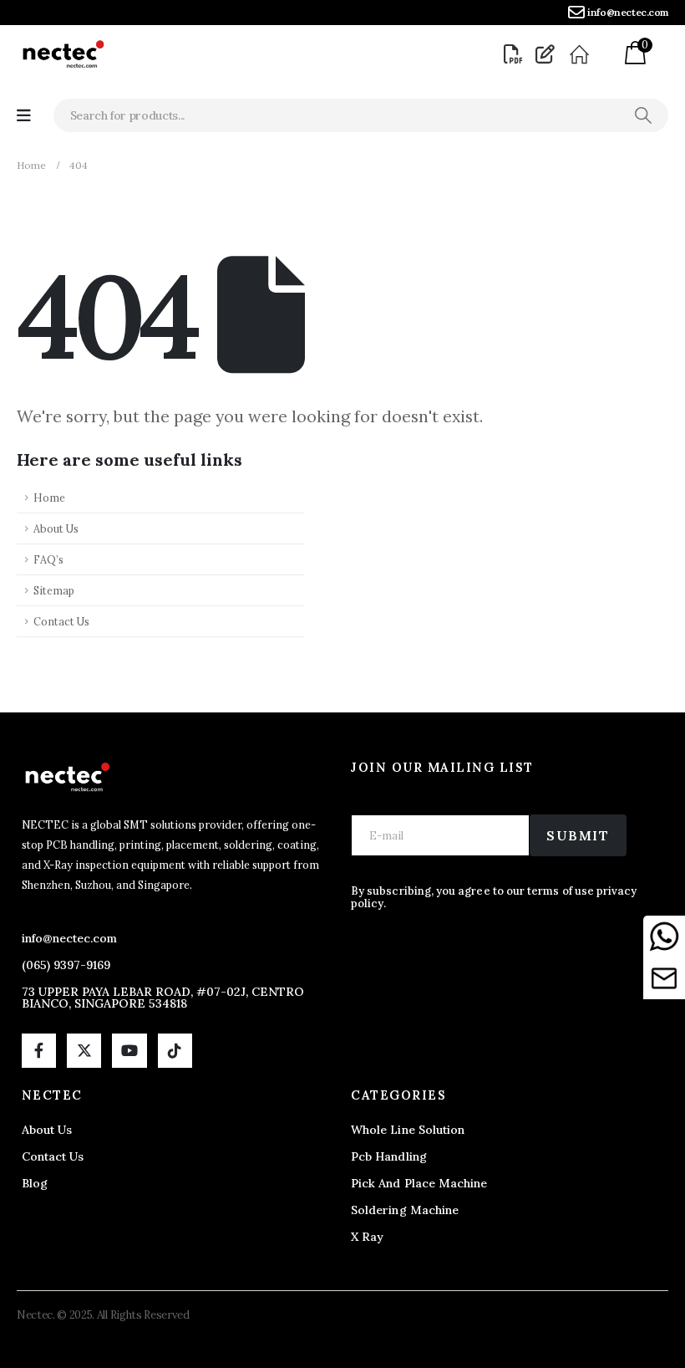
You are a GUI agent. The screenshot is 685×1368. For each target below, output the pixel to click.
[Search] (642, 115)
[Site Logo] (63, 54)
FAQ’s (48, 559)
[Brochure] (515, 54)
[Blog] (547, 54)
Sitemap (53, 590)
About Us (56, 528)
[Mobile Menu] (24, 115)
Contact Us (61, 621)
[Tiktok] (175, 1051)
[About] (581, 54)
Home (49, 497)
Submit (578, 835)
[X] (84, 1051)
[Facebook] (39, 1051)
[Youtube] (129, 1051)
